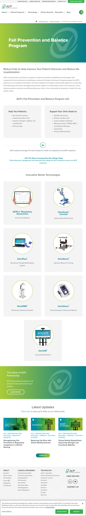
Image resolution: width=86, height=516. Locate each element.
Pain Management (23, 487)
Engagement (7, 483)
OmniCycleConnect (63, 213)
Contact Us (62, 1)
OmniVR (43, 350)
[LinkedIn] (70, 481)
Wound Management (24, 490)
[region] (43, 508)
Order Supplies (35, 1)
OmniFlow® (44, 480)
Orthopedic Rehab (23, 485)
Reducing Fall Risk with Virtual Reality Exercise (41, 441)
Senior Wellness (76, 1)
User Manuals (22, 1)
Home (36, 21)
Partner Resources (49, 1)
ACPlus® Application (46, 473)
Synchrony (44, 495)
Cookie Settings (6, 511)
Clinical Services (47, 12)
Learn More (15, 392)
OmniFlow (22, 258)
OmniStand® (44, 483)
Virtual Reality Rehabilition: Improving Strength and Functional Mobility (70, 442)
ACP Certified (7, 478)
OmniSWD (22, 306)
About (4, 12)
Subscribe (25, 411)
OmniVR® (43, 492)
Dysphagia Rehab (23, 478)
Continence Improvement (25, 475)
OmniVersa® (44, 490)
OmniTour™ (44, 487)
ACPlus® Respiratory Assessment (22, 212)
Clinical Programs (17, 12)
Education (59, 12)
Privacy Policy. (50, 507)
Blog (68, 12)
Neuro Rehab (21, 483)
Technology (32, 12)
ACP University (7, 475)
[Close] (82, 503)
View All (43, 455)
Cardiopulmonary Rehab (24, 473)
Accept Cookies (62, 512)
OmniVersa (63, 306)
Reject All (76, 512)
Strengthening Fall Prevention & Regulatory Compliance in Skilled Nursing (13, 444)
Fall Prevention (22, 480)
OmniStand (63, 258)
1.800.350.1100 (72, 476)
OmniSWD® (44, 485)
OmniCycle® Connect (47, 478)
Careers (5, 480)
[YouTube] (75, 481)
